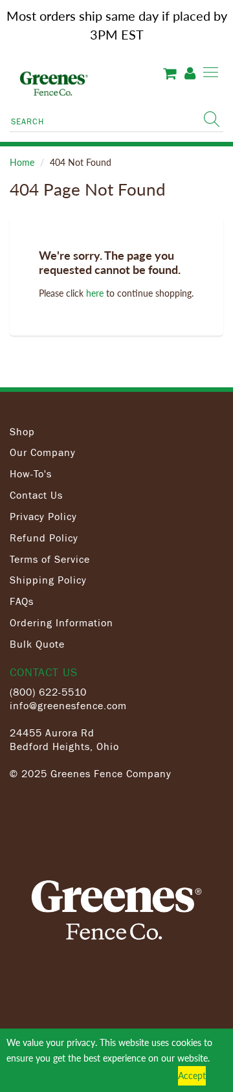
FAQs (22, 601)
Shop (22, 431)
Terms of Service (50, 558)
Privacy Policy (43, 516)
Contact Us (36, 494)
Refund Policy (44, 537)
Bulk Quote (37, 643)
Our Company (43, 452)
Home (22, 162)
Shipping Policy (48, 579)
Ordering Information (61, 622)
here (95, 293)
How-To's (31, 473)
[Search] (211, 119)
